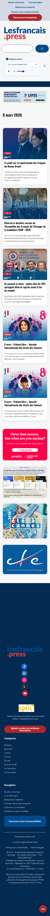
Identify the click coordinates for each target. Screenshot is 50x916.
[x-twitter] (24, 686)
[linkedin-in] (24, 673)
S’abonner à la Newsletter (25, 17)
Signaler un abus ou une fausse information (25, 729)
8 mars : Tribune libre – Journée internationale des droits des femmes (23, 346)
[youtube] (25, 693)
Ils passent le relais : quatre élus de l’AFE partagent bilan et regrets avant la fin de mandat (25, 287)
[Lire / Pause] (9, 71)
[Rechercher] (42, 49)
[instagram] (24, 680)
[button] (43, 909)
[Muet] (14, 71)
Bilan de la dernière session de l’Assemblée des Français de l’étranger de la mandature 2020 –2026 (25, 226)
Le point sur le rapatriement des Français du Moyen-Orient (25, 164)
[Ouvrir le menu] (44, 66)
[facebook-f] (24, 666)
